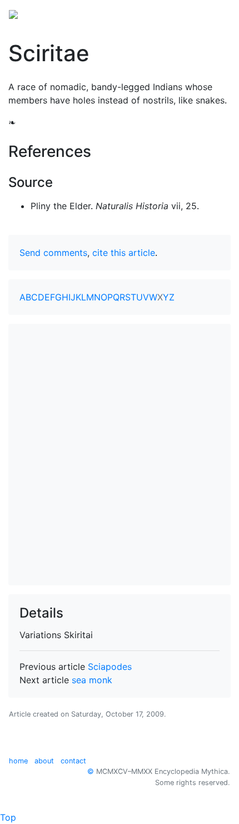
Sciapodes (110, 666)
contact (73, 761)
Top (8, 817)
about (44, 761)
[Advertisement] (119, 454)
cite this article (123, 252)
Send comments (53, 252)
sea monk (92, 679)
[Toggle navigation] (214, 13)
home (18, 761)
